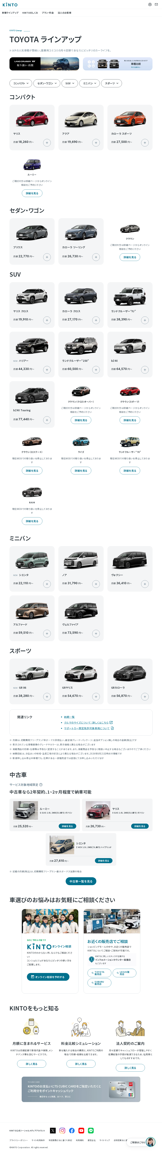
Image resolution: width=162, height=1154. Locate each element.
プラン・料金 (48, 12)
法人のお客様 (64, 12)
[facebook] (72, 1130)
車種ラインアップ (10, 12)
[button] (32, 127)
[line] (91, 1130)
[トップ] (10, 4)
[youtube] (81, 1130)
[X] (53, 1130)
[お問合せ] (156, 4)
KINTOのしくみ (30, 12)
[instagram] (62, 1130)
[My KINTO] (150, 4)
